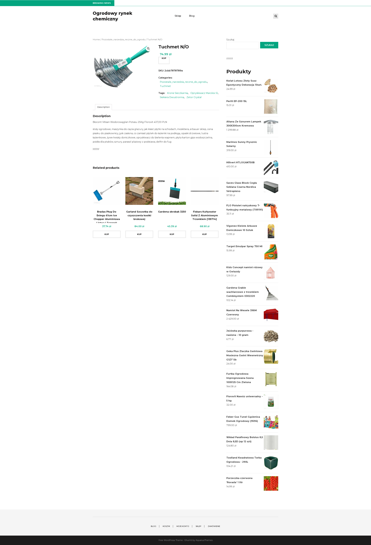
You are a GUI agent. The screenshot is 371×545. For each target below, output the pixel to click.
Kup (164, 58)
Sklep (178, 15)
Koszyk (166, 526)
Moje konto (183, 526)
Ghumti (188, 540)
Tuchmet (165, 86)
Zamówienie (214, 526)
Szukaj (230, 39)
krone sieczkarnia (177, 93)
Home (96, 39)
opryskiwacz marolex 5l (204, 93)
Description (103, 107)
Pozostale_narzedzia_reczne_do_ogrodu (123, 39)
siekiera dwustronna (172, 97)
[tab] (103, 107)
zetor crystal (194, 97)
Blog (191, 15)
